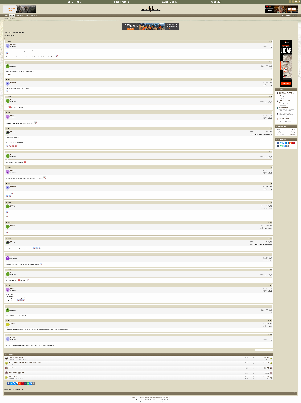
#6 (271, 128)
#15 (271, 285)
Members (33, 15)
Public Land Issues (282, 105)
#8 (271, 167)
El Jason (267, 378)
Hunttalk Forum (135, 397)
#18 (271, 334)
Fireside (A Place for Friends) (285, 110)
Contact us (270, 393)
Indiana (270, 326)
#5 (271, 112)
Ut (271, 47)
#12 (271, 238)
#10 (271, 202)
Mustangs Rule (266, 359)
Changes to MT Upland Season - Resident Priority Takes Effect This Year (286, 94)
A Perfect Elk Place (14, 377)
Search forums (12, 18)
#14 (271, 269)
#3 (271, 79)
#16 (271, 306)
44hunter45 (11, 369)
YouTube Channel (166, 397)
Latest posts (281, 89)
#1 (271, 41)
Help (288, 393)
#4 (271, 96)
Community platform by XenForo (142, 399)
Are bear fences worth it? (284, 113)
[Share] (269, 42)
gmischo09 (292, 134)
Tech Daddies (167, 399)
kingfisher (11, 373)
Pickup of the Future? (283, 107)
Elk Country (9, 74)
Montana (270, 118)
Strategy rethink (13, 367)
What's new (18, 15)
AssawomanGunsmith (13, 359)
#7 (271, 151)
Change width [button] (8, 393)
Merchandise (158, 397)
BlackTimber (8, 38)
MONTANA (281, 98)
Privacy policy (283, 393)
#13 (271, 254)
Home (6, 15)
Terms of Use (276, 393)
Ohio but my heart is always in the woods (263, 134)
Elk (25, 359)
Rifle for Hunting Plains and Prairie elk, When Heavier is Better (25, 362)
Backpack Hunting (282, 116)
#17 (271, 320)
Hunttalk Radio (143, 397)
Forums (12, 15)
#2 (271, 62)
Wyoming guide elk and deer (16, 372)
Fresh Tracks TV (150, 397)
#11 (271, 222)
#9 (271, 183)
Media (26, 15)
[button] (23, 15)
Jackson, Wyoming (268, 68)
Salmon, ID (269, 260)
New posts (6, 18)
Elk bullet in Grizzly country (16, 357)
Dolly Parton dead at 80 (284, 118)
